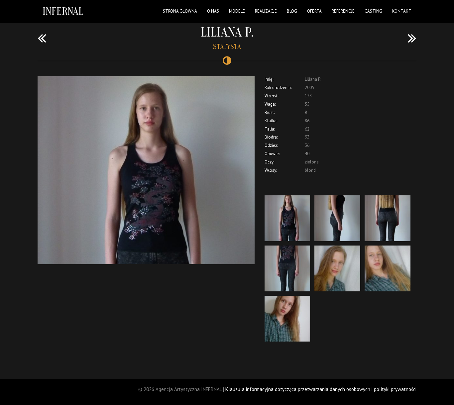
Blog (292, 11)
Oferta (314, 11)
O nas (213, 11)
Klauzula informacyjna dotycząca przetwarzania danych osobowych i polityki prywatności (320, 389)
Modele (237, 11)
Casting (373, 11)
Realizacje (266, 11)
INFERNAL (63, 11)
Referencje (343, 11)
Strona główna (180, 11)
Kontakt (401, 11)
